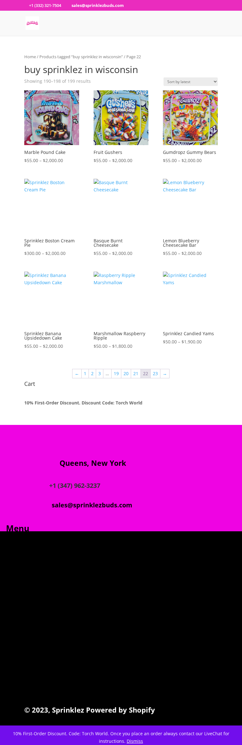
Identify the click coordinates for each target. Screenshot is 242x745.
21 (135, 373)
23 (155, 373)
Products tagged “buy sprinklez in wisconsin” (81, 56)
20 (126, 373)
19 (116, 373)
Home (30, 56)
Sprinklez (67, 709)
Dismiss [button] (135, 741)
